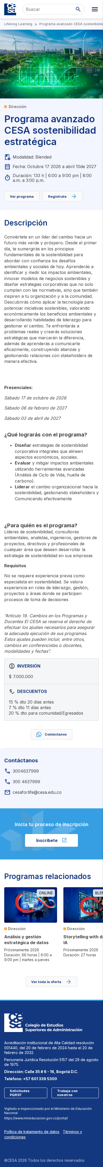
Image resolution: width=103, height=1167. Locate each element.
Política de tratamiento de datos (31, 1131)
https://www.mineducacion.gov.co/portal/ (36, 1118)
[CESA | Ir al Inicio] (10, 9)
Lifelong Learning (18, 24)
